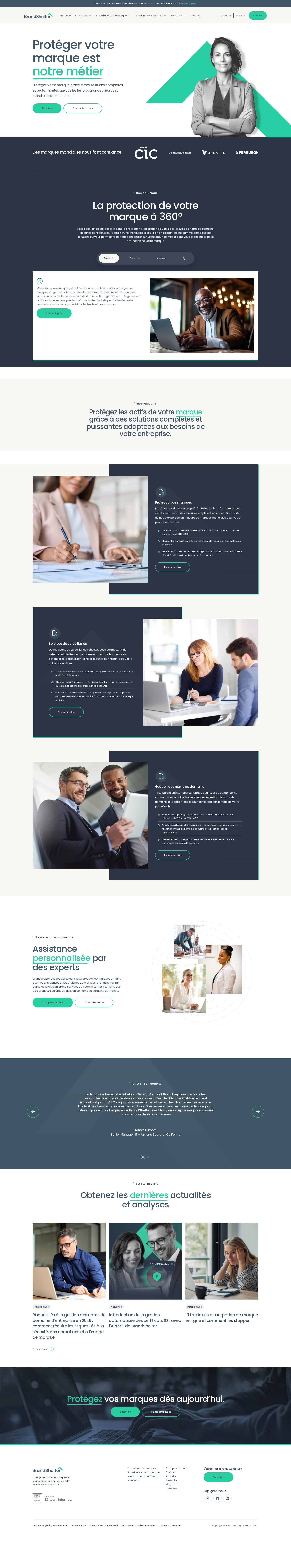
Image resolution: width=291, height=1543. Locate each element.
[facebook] (217, 1498)
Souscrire (218, 1477)
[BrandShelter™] (38, 15)
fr (240, 15)
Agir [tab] (185, 258)
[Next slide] (258, 1112)
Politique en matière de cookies (138, 1525)
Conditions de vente (170, 1525)
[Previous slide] (33, 1112)
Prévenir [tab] (109, 258)
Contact (196, 15)
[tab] (143, 1157)
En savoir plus (188, 3)
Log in (227, 15)
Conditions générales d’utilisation (50, 1525)
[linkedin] (227, 1498)
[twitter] (208, 1498)
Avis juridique (79, 1525)
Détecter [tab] (135, 258)
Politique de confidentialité (104, 1525)
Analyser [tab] (161, 258)
